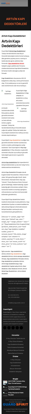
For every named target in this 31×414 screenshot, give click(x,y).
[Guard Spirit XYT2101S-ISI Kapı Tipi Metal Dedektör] (5, 388)
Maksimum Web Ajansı (18, 411)
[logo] (5, 3)
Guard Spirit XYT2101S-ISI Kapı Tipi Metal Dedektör (17, 388)
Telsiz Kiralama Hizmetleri (15, 347)
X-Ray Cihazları (16, 360)
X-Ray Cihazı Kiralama (15, 341)
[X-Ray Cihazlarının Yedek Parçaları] (5, 394)
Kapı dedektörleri (16, 254)
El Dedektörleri (15, 366)
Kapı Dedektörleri (15, 140)
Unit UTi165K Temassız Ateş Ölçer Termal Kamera (16, 382)
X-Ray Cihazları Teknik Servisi (15, 338)
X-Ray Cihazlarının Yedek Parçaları (15, 394)
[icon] (4, 327)
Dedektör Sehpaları (15, 371)
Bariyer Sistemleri (15, 369)
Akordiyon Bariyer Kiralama (15, 350)
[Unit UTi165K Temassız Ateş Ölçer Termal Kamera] (5, 383)
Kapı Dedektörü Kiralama (15, 344)
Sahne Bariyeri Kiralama (15, 353)
